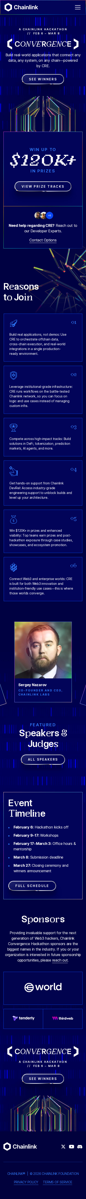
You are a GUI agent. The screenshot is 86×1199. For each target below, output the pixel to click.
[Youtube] (71, 1146)
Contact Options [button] (42, 240)
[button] (76, 7)
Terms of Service (57, 1182)
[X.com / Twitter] (63, 1146)
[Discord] (80, 1146)
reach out (60, 960)
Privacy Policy (26, 1182)
